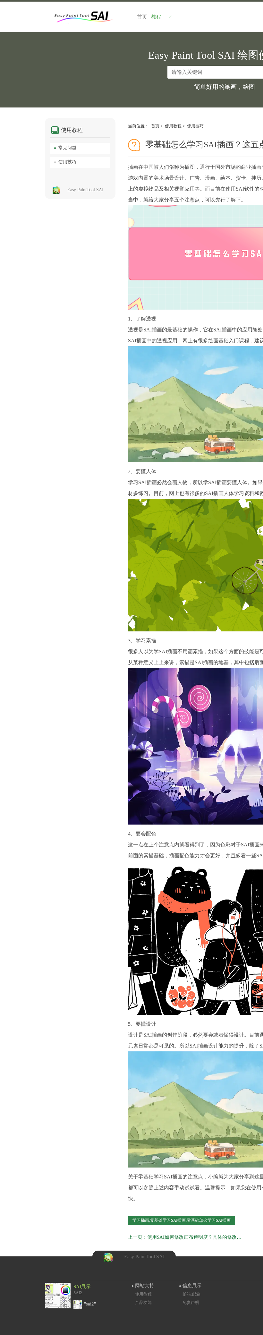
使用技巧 (195, 126)
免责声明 (190, 1302)
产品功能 (143, 1302)
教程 (161, 16)
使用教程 (173, 126)
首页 (155, 126)
